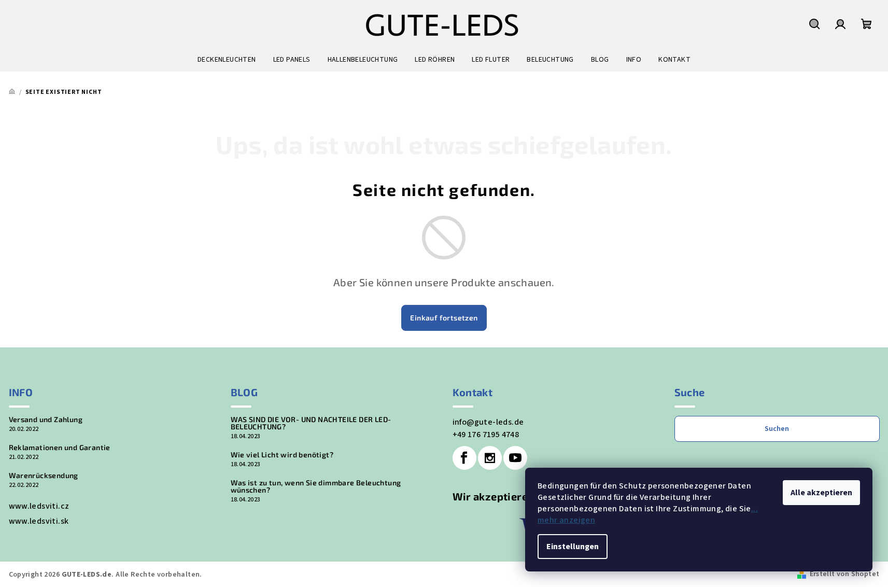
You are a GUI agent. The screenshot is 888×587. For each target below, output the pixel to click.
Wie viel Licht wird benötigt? (282, 454)
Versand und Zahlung (46, 419)
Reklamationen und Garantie (59, 447)
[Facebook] (464, 458)
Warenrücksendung (43, 475)
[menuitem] (226, 60)
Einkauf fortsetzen (443, 317)
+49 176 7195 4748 (486, 434)
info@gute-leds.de (488, 422)
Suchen (777, 429)
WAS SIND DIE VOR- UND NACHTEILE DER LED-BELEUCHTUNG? (311, 423)
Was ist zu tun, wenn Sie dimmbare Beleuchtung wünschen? (316, 486)
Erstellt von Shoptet (845, 574)
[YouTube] (515, 458)
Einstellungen (572, 546)
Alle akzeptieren (821, 492)
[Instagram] (490, 458)
